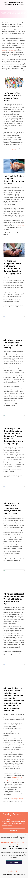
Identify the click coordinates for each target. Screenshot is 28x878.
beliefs (4, 51)
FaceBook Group (14, 871)
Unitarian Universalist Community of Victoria (14, 3)
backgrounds (12, 51)
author (14, 149)
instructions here (6, 823)
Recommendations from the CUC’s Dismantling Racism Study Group (13, 779)
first (23, 224)
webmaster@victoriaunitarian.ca (14, 874)
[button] (14, 7)
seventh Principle (19, 226)
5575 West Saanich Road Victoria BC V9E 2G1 (14, 844)
